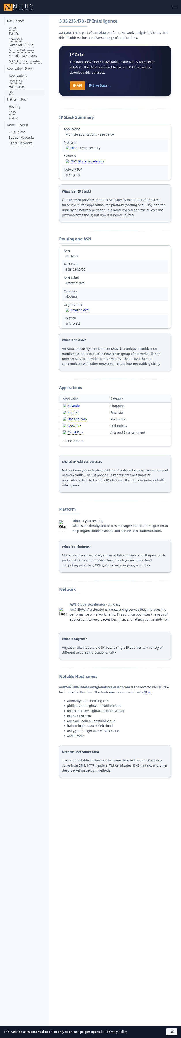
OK (172, 1032)
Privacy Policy (117, 1032)
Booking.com (77, 419)
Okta (73, 148)
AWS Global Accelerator (87, 161)
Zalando (74, 405)
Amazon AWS (80, 310)
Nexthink (74, 425)
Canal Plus (75, 432)
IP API (77, 85)
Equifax (73, 412)
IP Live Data (100, 85)
